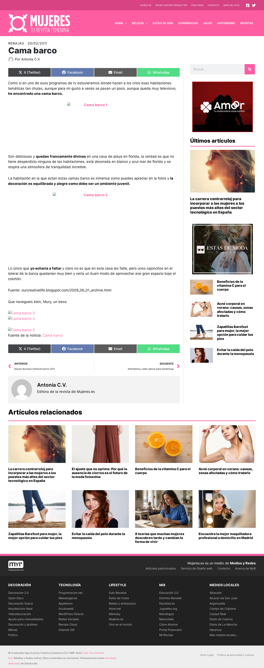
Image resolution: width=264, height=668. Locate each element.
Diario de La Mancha (223, 624)
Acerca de (145, 5)
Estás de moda (119, 598)
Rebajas (16, 43)
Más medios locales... (224, 635)
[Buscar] (250, 69)
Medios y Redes (243, 563)
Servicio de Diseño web (196, 568)
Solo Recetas (117, 592)
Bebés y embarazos (122, 603)
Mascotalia (166, 619)
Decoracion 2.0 (18, 592)
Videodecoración (19, 614)
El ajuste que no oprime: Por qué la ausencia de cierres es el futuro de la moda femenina (100, 473)
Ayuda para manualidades (25, 619)
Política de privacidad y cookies (235, 654)
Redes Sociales (69, 619)
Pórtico (13, 635)
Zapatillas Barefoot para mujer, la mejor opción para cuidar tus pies (235, 333)
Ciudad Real (218, 614)
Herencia (216, 630)
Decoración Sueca (20, 603)
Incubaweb (66, 608)
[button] (125, 23)
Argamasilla (217, 603)
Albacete (216, 592)
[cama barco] (94, 122)
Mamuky (114, 614)
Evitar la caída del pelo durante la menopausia (235, 352)
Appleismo (66, 603)
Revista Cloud (68, 624)
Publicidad (197, 5)
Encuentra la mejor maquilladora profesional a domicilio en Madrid (226, 536)
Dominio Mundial (170, 598)
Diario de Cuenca (221, 619)
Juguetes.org (168, 608)
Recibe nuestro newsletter (171, 5)
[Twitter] (254, 5)
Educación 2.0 (168, 592)
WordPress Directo (71, 614)
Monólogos (166, 614)
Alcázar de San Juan (223, 598)
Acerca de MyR (245, 568)
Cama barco (53, 335)
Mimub (12, 630)
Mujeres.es (116, 619)
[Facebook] (248, 5)
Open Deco (16, 598)
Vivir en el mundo (120, 624)
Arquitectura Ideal (20, 608)
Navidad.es (167, 603)
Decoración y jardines (22, 624)
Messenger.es (68, 598)
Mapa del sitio (231, 5)
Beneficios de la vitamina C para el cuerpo (231, 285)
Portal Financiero (170, 630)
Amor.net (115, 608)
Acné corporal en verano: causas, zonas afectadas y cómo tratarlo (235, 310)
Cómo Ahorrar (168, 624)
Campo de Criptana (223, 608)
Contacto (213, 5)
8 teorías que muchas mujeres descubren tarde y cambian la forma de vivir (159, 538)
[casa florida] (94, 223)
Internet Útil (66, 630)
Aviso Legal (206, 654)
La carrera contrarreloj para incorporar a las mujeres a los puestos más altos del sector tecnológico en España (217, 205)
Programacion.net (70, 592)
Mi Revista (166, 635)
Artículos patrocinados (161, 568)
